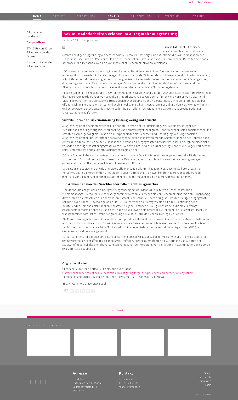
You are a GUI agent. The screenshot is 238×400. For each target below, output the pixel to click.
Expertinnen (86, 16)
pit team (207, 394)
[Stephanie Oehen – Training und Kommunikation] (189, 342)
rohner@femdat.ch (129, 386)
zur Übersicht (119, 310)
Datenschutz (204, 377)
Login (191, 2)
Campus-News (36, 42)
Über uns (198, 16)
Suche (207, 373)
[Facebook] (82, 291)
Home (37, 16)
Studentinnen (142, 16)
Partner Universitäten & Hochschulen (40, 64)
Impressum (205, 380)
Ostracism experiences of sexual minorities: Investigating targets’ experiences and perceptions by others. (128, 273)
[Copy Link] (93, 291)
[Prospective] (48, 342)
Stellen (59, 16)
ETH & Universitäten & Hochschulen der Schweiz (39, 52)
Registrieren (204, 2)
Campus (113, 16)
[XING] (77, 291)
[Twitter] (88, 291)
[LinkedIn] (72, 291)
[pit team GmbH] (95, 342)
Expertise (172, 16)
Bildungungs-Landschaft (35, 34)
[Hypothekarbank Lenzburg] (142, 342)
